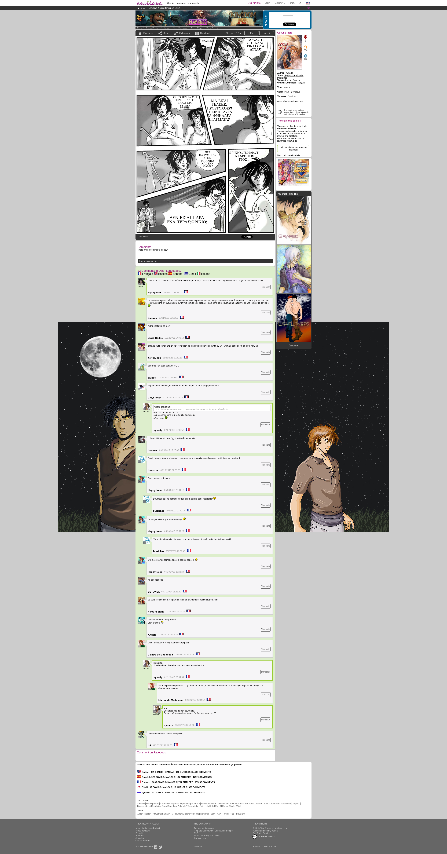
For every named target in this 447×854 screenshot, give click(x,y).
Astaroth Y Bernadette (188, 806)
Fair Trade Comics (261, 833)
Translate (265, 287)
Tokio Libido (223, 803)
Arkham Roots (237, 803)
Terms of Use (200, 838)
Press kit (139, 833)
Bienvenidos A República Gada (152, 806)
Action (140, 814)
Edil (201, 806)
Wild (238, 806)
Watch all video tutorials (288, 155)
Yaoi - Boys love (180, 28)
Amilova (141, 803)
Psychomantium (208, 803)
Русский (145, 792)
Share (166, 33)
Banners (139, 835)
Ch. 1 (208, 28)
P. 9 (216, 28)
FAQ (196, 833)
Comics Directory (152, 28)
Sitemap (198, 846)
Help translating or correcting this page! (293, 148)
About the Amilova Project (147, 828)
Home (139, 28)
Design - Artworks (152, 814)
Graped (295, 803)
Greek (192, 273)
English (162, 273)
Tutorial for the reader (204, 828)
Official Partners (143, 840)
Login (267, 3)
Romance (204, 814)
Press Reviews (142, 831)
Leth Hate (209, 806)
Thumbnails (205, 33)
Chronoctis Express (169, 803)
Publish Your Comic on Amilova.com (269, 828)
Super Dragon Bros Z (190, 803)
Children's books (191, 814)
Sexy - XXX (216, 814)
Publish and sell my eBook (265, 831)
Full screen (184, 33)
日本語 (144, 787)
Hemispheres (152, 803)
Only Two (172, 806)
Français (147, 273)
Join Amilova (254, 3)
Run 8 (218, 806)
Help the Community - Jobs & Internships (213, 831)
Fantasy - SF (168, 814)
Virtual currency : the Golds (206, 835)
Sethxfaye (286, 803)
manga (166, 28)
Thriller (226, 814)
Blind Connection (272, 803)
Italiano (205, 273)
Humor (178, 814)
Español (177, 273)
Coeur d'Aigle (196, 28)
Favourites (148, 33)
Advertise (139, 838)
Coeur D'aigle (229, 806)
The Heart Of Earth (253, 803)
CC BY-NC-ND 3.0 (266, 836)
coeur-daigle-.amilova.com (290, 101)
